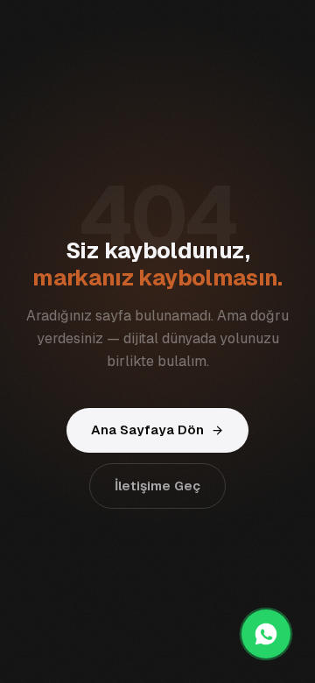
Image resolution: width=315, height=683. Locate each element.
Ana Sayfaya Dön (147, 429)
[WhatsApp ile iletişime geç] (266, 633)
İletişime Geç (157, 485)
